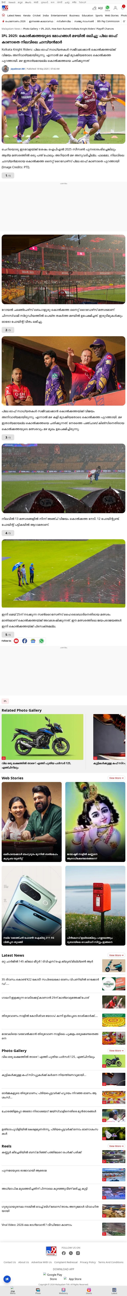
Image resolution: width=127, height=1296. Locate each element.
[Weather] (95, 8)
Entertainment (59, 15)
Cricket (37, 15)
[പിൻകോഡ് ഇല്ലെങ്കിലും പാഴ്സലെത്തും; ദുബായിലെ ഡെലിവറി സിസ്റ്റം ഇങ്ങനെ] (95, 868)
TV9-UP (82, 2)
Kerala (26, 15)
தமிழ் (67, 2)
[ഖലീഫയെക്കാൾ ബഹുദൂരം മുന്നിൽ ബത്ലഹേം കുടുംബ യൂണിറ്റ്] (32, 784)
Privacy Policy (88, 1262)
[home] (3, 15)
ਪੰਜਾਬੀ (59, 2)
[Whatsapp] (107, 8)
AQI (100, 8)
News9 (12, 2)
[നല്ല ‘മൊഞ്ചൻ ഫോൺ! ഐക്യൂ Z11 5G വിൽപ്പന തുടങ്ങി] (32, 868)
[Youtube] (16, 640)
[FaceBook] (64, 1253)
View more (115, 778)
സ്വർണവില (64, 21)
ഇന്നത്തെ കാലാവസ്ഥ (41, 21)
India (46, 15)
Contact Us (10, 1262)
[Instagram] (78, 1253)
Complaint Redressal (66, 1262)
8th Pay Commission (108, 21)
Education (87, 15)
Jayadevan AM (18, 68)
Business (74, 15)
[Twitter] (71, 1253)
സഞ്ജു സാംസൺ (84, 21)
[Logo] (5, 8)
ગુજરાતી (44, 2)
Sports (99, 15)
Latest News (13, 955)
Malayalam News (11, 28)
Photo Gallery (30, 28)
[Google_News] (33, 640)
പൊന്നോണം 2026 (15, 21)
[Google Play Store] (53, 1277)
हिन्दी (4, 2)
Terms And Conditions (110, 1262)
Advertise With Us (41, 1262)
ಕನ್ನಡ (20, 2)
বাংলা (52, 2)
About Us (23, 1262)
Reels (6, 1146)
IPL (5, 701)
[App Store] (74, 1280)
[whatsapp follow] (41, 640)
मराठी (36, 2)
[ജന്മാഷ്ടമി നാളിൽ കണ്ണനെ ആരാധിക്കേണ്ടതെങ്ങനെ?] (95, 784)
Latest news (14, 15)
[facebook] (25, 640)
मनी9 (74, 2)
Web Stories (112, 15)
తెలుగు (28, 2)
